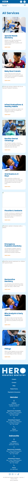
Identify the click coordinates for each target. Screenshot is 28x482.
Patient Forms (14, 389)
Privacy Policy (14, 478)
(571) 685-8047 (14, 430)
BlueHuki (16, 480)
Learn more (7, 47)
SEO (11, 480)
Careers (14, 379)
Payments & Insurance (14, 392)
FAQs (14, 385)
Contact (14, 382)
